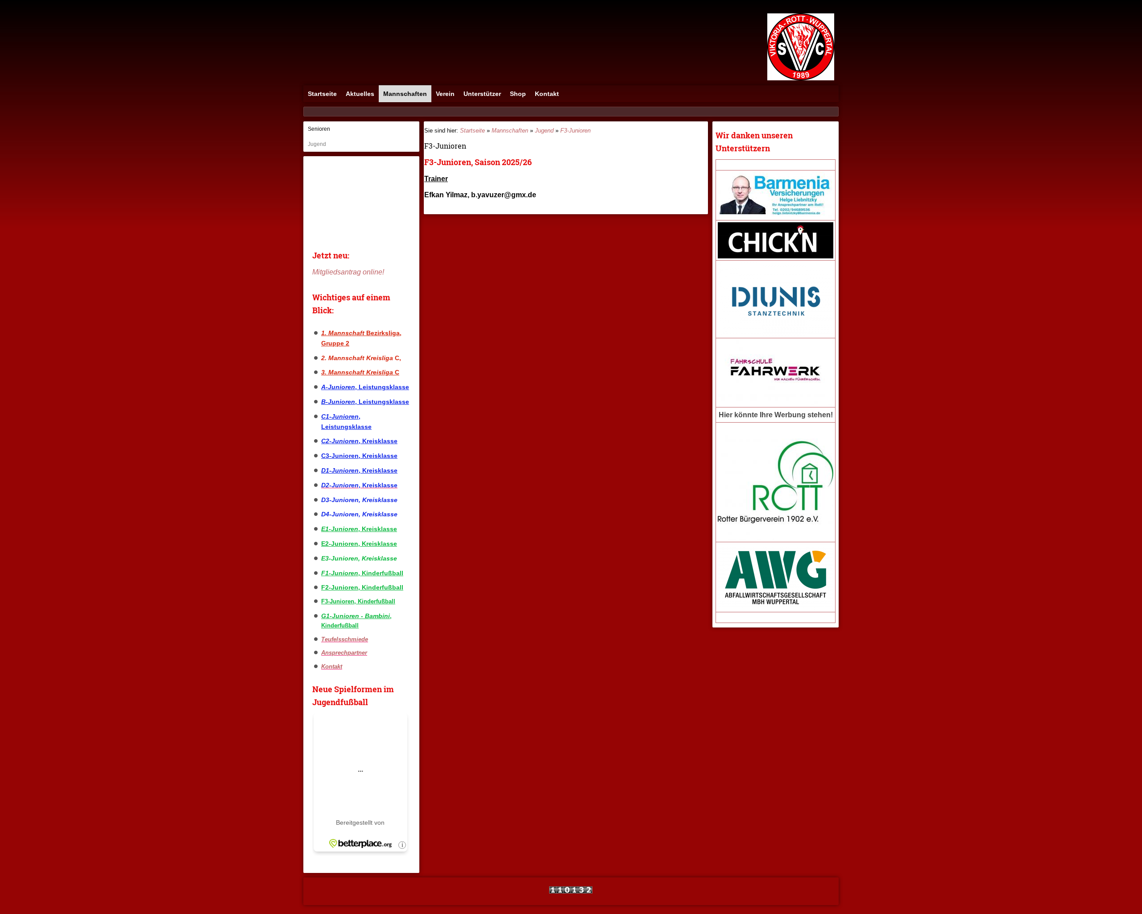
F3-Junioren (575, 130)
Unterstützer (482, 93)
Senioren (319, 129)
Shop (518, 93)
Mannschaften (405, 93)
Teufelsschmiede (344, 639)
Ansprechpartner (344, 652)
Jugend (317, 144)
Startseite (322, 93)
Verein (445, 93)
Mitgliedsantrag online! (348, 272)
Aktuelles (360, 93)
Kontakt (547, 93)
